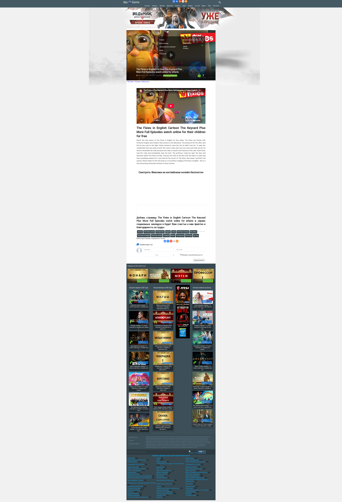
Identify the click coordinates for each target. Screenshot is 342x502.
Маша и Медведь (162, 472)
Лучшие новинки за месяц (202, 288)
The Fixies (189, 235)
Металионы (160, 476)
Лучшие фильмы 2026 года (162, 288)
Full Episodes (160, 232)
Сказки (158, 486)
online (173, 232)
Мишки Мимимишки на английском (139, 478)
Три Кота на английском (164, 492)
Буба (158, 460)
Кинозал (147, 5)
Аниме (158, 458)
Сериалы (154, 5)
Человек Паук (161, 495)
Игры (184, 5)
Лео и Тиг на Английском (194, 469)
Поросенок (189, 484)
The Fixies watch (149, 232)
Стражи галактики (162, 490)
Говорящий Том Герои (193, 464)
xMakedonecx (141, 75)
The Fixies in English (144, 235)
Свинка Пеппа (190, 486)
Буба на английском (192, 460)
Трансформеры (191, 492)
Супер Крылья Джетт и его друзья (197, 490)
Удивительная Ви (133, 493)
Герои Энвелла (161, 462)
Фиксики (188, 493)
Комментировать (199, 260)
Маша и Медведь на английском (196, 472)
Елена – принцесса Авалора (136, 469)
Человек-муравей (133, 495)
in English (166, 235)
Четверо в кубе (191, 495)
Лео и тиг (159, 469)
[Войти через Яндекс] (180, 1)
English (168, 232)
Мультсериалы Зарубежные (195, 478)
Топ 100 (197, 5)
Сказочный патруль (134, 488)
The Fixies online (157, 235)
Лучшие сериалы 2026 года (138, 288)
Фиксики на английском (170, 75)
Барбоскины (190, 458)
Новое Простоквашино (164, 484)
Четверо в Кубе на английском (137, 497)
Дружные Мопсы (191, 467)
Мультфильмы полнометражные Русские (141, 483)
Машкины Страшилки (193, 474)
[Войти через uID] (174, 1)
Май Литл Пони (191, 470)
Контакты (216, 5)
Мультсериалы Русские (135, 480)
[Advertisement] (171, 190)
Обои (209, 5)
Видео (204, 5)
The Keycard (180, 235)
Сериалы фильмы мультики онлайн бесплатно (171, 456)
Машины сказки (161, 474)
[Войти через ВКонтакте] (177, 1)
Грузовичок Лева (133, 467)
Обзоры (190, 5)
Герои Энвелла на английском (196, 462)
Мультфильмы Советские (165, 480)
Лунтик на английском (164, 470)
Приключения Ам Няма (135, 486)
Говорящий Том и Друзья (135, 464)
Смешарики (189, 488)
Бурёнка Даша (132, 462)
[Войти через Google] (183, 1)
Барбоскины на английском (136, 460)
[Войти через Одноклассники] (186, 1)
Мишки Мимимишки (192, 476)
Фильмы (162, 5)
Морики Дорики (161, 478)
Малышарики (131, 472)
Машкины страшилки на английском (139, 476)
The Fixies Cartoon (183, 232)
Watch (173, 235)
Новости (177, 5)
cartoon (140, 232)
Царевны (159, 497)
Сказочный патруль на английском (168, 488)
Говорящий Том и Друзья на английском (170, 463)
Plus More (193, 232)
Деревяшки (160, 467)
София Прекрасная (133, 490)
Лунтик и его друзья (134, 470)
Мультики (170, 5)
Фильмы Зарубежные (185, 280)
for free (196, 235)
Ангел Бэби (131, 458)
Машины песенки (133, 474)
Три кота (130, 492)
